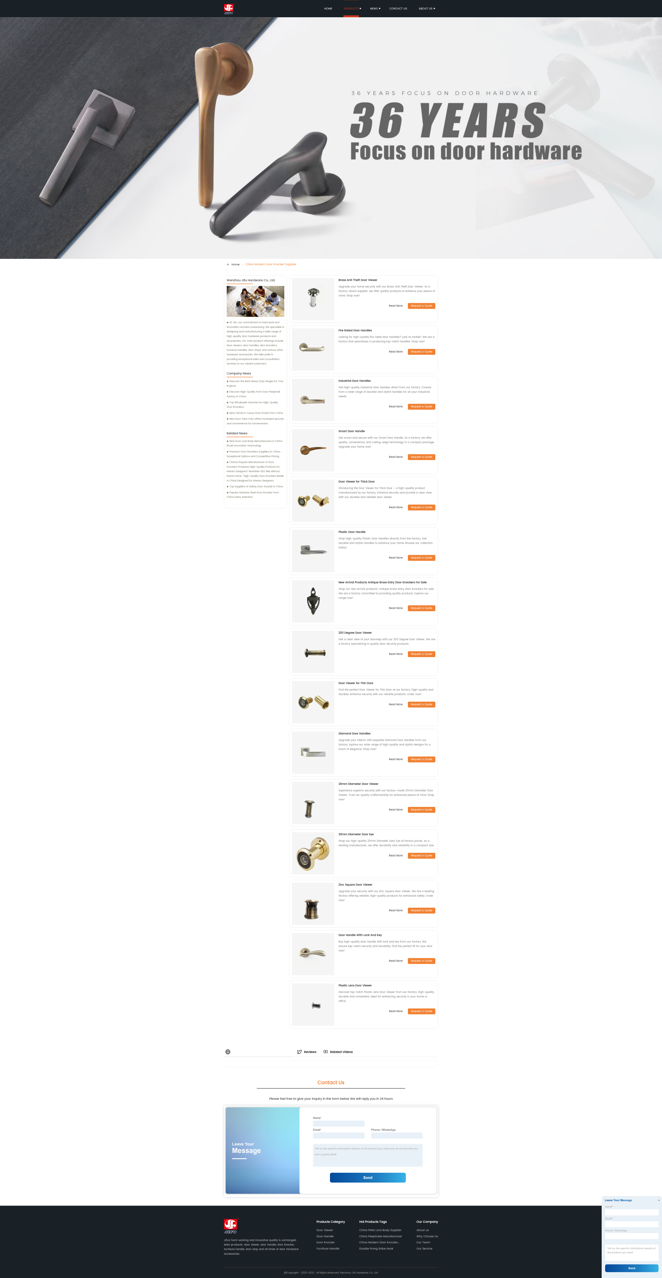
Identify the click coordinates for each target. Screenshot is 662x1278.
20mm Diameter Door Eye (356, 834)
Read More (396, 306)
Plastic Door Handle (352, 532)
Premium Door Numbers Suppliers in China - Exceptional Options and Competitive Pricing (254, 454)
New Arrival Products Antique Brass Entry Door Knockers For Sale (383, 582)
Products (351, 8)
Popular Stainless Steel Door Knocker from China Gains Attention (253, 495)
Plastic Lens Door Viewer (355, 985)
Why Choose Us (427, 1236)
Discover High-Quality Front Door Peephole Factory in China (253, 394)
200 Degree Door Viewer (355, 633)
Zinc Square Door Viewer (355, 884)
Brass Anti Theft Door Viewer (358, 280)
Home (328, 8)
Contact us (398, 8)
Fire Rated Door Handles (355, 330)
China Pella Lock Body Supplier (380, 1230)
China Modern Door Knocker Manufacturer (378, 1242)
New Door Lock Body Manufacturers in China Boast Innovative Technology (254, 443)
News (374, 8)
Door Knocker (326, 1242)
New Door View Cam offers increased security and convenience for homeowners (255, 421)
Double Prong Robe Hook (376, 1249)
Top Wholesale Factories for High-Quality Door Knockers (252, 405)
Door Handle (325, 1236)
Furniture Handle (328, 1249)
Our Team (423, 1242)
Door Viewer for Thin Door (356, 683)
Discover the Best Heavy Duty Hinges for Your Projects (255, 383)
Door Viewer (325, 1230)
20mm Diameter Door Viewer (358, 784)
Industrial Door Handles (355, 381)
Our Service (424, 1248)
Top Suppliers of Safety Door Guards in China (256, 487)
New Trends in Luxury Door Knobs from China (256, 413)
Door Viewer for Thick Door (357, 481)
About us (425, 8)
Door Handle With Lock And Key (360, 935)
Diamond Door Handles (354, 733)
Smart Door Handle (352, 431)
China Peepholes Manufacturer (380, 1236)
